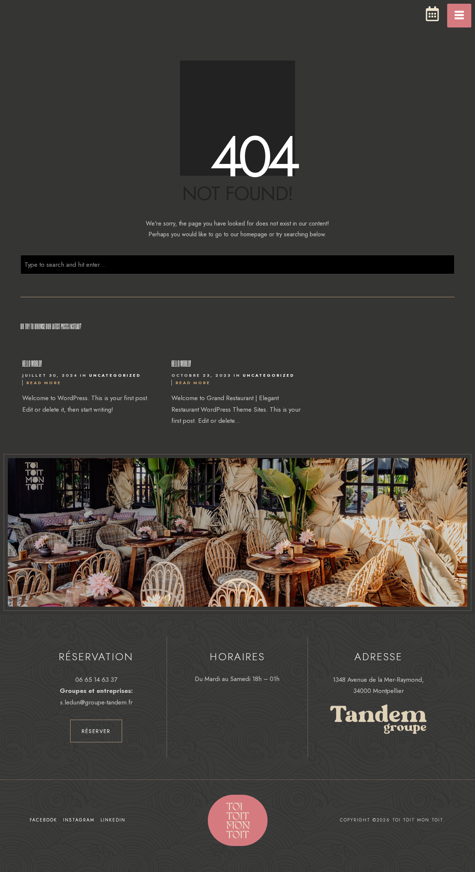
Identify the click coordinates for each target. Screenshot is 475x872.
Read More (43, 383)
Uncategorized (115, 375)
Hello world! (32, 363)
